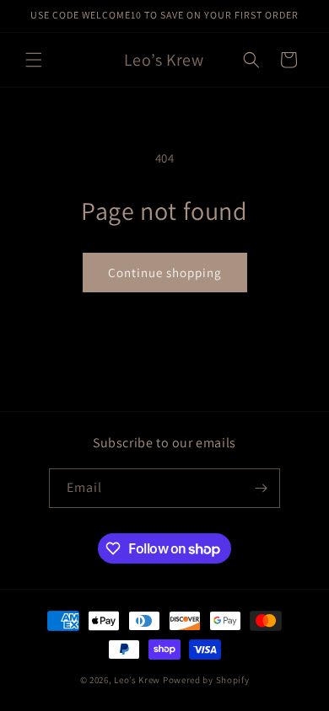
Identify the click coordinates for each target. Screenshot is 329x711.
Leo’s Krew (137, 680)
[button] (33, 59)
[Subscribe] (260, 488)
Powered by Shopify (206, 680)
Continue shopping (165, 273)
